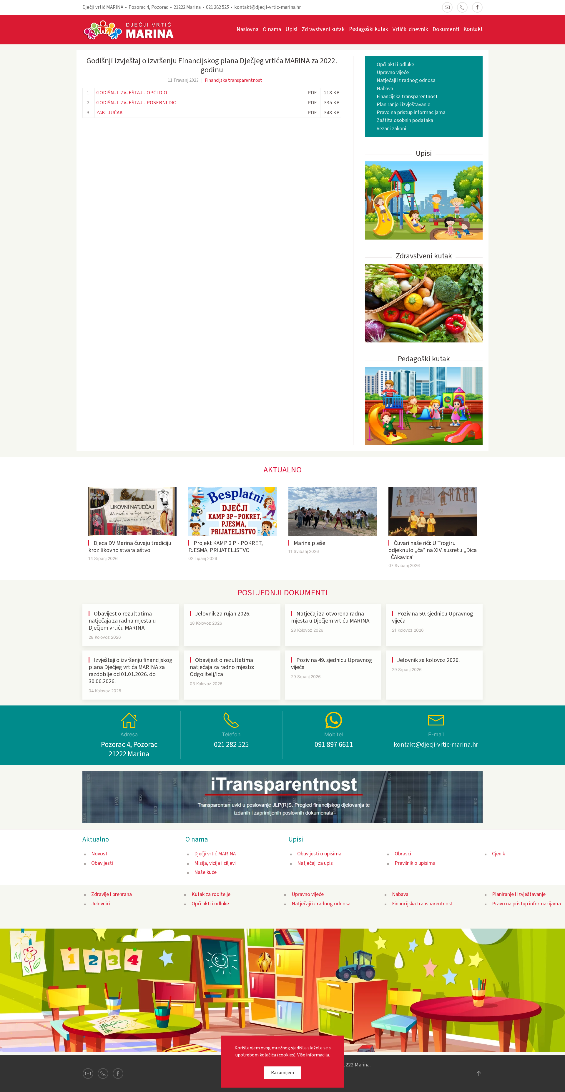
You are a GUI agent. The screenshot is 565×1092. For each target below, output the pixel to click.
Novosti (100, 853)
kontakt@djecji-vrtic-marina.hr (267, 7)
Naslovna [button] (247, 30)
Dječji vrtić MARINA (215, 853)
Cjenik (498, 853)
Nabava (385, 88)
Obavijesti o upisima (319, 853)
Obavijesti (102, 863)
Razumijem (282, 1072)
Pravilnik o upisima (415, 863)
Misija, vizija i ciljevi (215, 863)
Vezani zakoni (391, 128)
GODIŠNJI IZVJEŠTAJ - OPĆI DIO (131, 92)
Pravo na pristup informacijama (411, 112)
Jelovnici (100, 903)
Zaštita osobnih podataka (405, 120)
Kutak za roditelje (211, 894)
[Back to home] (131, 29)
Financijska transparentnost (233, 80)
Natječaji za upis (315, 863)
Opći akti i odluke (395, 64)
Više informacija (313, 1055)
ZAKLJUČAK (109, 112)
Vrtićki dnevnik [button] (410, 30)
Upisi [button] (291, 30)
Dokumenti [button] (446, 30)
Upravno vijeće (393, 72)
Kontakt (473, 29)
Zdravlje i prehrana (111, 894)
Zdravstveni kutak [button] (323, 30)
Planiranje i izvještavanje (403, 104)
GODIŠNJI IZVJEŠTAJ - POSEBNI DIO (136, 102)
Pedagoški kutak (368, 29)
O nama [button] (272, 30)
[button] (479, 1073)
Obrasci (403, 853)
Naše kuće (205, 872)
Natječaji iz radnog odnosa (406, 80)
